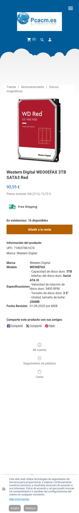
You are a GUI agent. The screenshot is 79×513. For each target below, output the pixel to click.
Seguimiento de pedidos (39, 363)
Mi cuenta (39, 350)
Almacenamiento (32, 87)
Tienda (11, 87)
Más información (19, 499)
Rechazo (31, 508)
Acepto (15, 508)
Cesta (39, 377)
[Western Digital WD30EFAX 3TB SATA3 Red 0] (39, 130)
